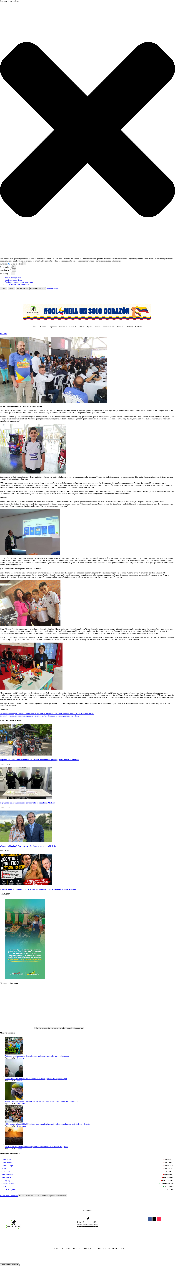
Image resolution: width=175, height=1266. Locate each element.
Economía (120, 327)
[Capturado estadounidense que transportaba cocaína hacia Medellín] (26, 798)
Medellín (43, 327)
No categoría (21, 1126)
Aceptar (3, 288)
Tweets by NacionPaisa (33, 1196)
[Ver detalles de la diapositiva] (25, 979)
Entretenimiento (109, 327)
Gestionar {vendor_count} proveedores (19, 282)
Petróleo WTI (7, 1177)
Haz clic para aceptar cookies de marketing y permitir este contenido (59, 1028)
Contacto (138, 327)
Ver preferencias (22, 288)
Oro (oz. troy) (8, 1183)
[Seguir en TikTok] (159, 1219)
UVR (4, 1186)
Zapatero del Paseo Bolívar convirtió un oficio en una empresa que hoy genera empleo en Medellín (39, 760)
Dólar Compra (8, 1165)
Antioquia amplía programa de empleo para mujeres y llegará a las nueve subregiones (37, 1056)
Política (81, 327)
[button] (87, 130)
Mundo (97, 327)
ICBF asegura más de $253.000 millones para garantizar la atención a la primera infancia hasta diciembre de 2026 (47, 1124)
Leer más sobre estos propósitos (17, 284)
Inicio (35, 327)
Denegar (11, 288)
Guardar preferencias (37, 288)
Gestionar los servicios (13, 280)
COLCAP (6, 1171)
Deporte (89, 327)
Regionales (53, 327)
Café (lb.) (6, 1180)
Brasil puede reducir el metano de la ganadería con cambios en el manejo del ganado (36, 1147)
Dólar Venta (7, 1162)
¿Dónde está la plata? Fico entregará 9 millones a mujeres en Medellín (28, 846)
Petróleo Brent (8, 1174)
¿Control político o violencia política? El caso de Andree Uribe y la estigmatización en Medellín (38, 889)
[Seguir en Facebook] (150, 1219)
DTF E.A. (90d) (8, 1189)
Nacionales (63, 327)
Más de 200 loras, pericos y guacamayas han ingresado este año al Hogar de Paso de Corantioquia (41, 1101)
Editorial (72, 327)
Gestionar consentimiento (10, 1265)
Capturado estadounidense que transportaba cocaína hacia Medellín (27, 803)
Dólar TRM (7, 1159)
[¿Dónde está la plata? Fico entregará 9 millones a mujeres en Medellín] (26, 841)
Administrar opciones (13, 278)
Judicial (130, 327)
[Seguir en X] (154, 1219)
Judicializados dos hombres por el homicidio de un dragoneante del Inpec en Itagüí (36, 1079)
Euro (4, 1168)
